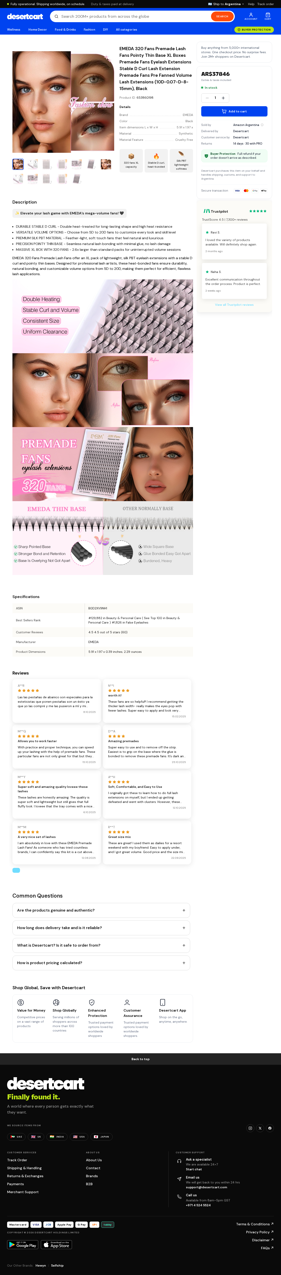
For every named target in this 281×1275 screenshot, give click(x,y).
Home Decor (37, 29)
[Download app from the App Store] (56, 1244)
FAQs (267, 1248)
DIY (105, 29)
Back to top (141, 1059)
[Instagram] (250, 1128)
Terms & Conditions (255, 1224)
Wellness (13, 29)
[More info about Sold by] (262, 125)
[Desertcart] (25, 16)
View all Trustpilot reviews (234, 305)
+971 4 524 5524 (198, 1205)
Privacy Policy (260, 1232)
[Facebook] (270, 1128)
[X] (260, 1128)
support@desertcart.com (206, 1187)
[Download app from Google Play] (22, 1244)
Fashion (89, 29)
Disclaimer (263, 1240)
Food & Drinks (65, 29)
